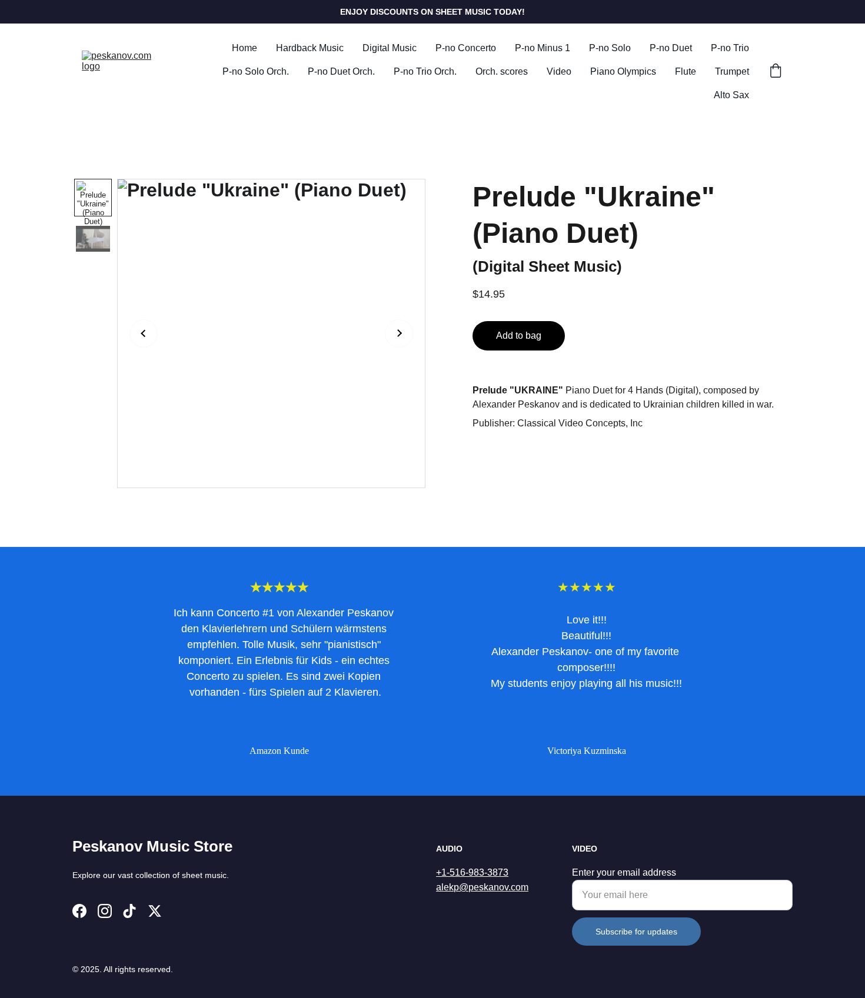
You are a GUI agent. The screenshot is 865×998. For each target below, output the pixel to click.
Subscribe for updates (636, 931)
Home (244, 48)
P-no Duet (671, 48)
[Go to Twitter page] (155, 911)
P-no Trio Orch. (425, 71)
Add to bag (518, 336)
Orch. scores (501, 71)
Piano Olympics (623, 71)
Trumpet (732, 71)
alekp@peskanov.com (482, 887)
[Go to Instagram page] (105, 911)
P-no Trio (730, 48)
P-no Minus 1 (542, 48)
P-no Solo (610, 48)
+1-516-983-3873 (472, 872)
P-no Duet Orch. (341, 71)
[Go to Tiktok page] (129, 911)
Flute (685, 71)
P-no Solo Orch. (255, 71)
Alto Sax (731, 95)
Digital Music (389, 48)
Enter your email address (624, 872)
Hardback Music (310, 48)
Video (559, 71)
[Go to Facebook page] (79, 911)
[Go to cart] (775, 72)
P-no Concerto (465, 48)
